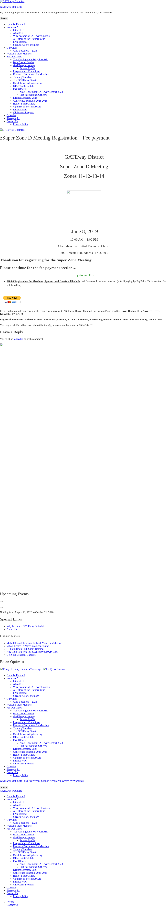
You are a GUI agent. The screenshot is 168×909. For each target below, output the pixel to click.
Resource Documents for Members (31, 74)
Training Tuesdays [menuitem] (22, 849)
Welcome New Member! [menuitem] (19, 825)
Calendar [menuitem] (11, 887)
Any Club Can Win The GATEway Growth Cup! (32, 651)
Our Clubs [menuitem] (12, 819)
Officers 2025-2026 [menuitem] (23, 858)
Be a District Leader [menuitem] (23, 834)
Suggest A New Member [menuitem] (26, 816)
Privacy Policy (20, 124)
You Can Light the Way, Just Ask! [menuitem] (30, 831)
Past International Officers (33, 94)
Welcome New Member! (19, 53)
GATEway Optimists (11, 7)
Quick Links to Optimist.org (27, 83)
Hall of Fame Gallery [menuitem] (24, 875)
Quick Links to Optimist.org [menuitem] (27, 855)
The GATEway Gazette (25, 80)
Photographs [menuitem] (13, 890)
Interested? (12, 27)
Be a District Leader (23, 62)
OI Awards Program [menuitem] (23, 884)
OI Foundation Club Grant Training (25, 648)
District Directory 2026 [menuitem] (25, 869)
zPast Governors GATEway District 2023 (41, 91)
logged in (18, 339)
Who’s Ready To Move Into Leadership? (28, 646)
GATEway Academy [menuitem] (24, 837)
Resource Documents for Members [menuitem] (31, 846)
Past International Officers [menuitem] (33, 866)
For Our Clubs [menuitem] (14, 828)
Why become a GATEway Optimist (31, 36)
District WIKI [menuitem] (20, 881)
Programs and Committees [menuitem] (26, 843)
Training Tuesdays (22, 77)
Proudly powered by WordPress (67, 780)
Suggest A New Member (26, 44)
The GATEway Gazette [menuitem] (25, 852)
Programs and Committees (26, 71)
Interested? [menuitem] (12, 799)
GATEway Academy (24, 65)
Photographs (13, 118)
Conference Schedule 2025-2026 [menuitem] (30, 872)
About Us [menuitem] (18, 805)
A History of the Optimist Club (29, 38)
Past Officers (19, 88)
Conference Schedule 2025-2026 (30, 100)
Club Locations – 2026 (25, 50)
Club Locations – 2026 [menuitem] (25, 822)
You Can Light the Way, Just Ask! (30, 59)
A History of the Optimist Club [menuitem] (29, 811)
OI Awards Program (23, 112)
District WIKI (20, 109)
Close (4, 787)
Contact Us (12, 121)
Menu (4, 18)
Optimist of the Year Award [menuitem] (27, 878)
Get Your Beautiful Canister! (21, 654)
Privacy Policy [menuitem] (20, 896)
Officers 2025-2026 (23, 86)
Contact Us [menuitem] (12, 893)
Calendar (11, 115)
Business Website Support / (36, 780)
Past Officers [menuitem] (19, 861)
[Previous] (1, 601)
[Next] (1, 607)
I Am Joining (20, 41)
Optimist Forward (16, 24)
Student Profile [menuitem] (27, 840)
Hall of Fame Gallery (24, 103)
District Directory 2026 (25, 97)
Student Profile (27, 68)
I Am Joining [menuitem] (20, 814)
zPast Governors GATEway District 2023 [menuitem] (41, 864)
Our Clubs (12, 47)
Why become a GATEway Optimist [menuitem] (31, 808)
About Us (18, 33)
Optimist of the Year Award (27, 106)
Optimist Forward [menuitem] (16, 796)
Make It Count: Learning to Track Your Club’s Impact (34, 643)
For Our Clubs (14, 56)
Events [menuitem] (10, 901)
